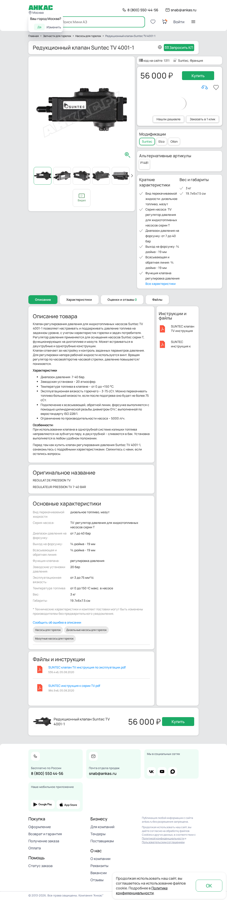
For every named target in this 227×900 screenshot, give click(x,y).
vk (151, 771)
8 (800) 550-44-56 (142, 10)
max (172, 771)
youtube (162, 771)
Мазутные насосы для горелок (54, 638)
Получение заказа (43, 841)
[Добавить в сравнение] (204, 87)
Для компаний (102, 826)
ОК (209, 886)
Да (39, 27)
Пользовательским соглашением (163, 842)
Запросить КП (181, 47)
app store (68, 804)
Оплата (34, 848)
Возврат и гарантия (45, 833)
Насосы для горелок (48, 630)
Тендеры (98, 833)
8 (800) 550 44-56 (47, 773)
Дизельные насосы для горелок (86, 630)
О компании (100, 858)
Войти (178, 21)
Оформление (39, 826)
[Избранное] (153, 21)
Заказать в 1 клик (202, 119)
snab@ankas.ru (183, 10)
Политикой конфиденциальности (163, 838)
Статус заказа (40, 865)
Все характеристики (160, 283)
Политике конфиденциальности (142, 890)
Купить (198, 75)
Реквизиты (99, 865)
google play (43, 804)
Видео (81, 198)
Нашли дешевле (168, 119)
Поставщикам (102, 841)
